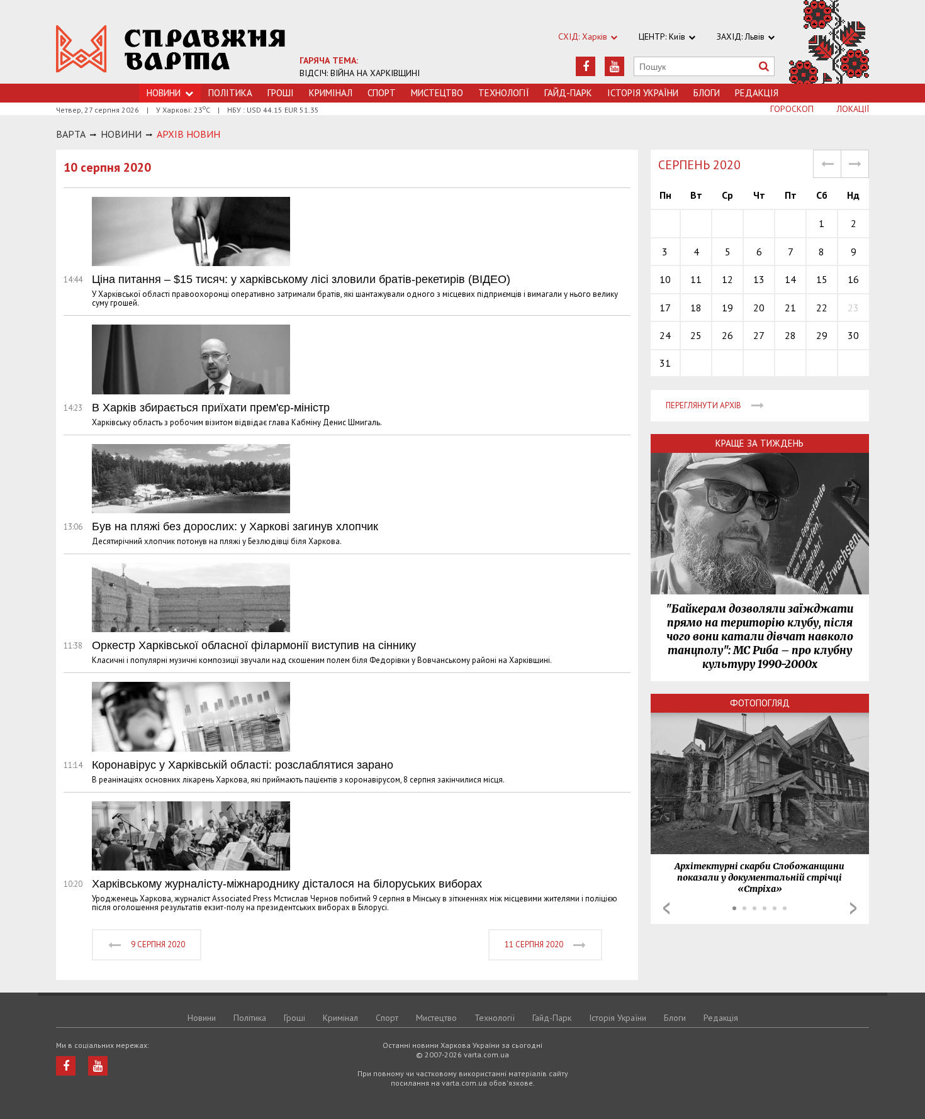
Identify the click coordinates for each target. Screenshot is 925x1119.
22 (821, 307)
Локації (853, 108)
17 (665, 307)
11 (696, 279)
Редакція (756, 93)
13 (759, 279)
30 (853, 335)
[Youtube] (614, 66)
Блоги (706, 93)
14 (790, 279)
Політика (230, 93)
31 (665, 363)
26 (727, 335)
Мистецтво (437, 93)
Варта (71, 134)
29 (821, 335)
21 (790, 307)
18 (696, 307)
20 (759, 307)
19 (727, 307)
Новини (202, 1017)
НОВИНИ (121, 134)
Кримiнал (330, 93)
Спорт (381, 93)
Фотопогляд (760, 703)
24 (665, 335)
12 (727, 279)
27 (759, 335)
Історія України (642, 93)
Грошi (280, 93)
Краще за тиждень (759, 443)
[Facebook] (585, 66)
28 (790, 335)
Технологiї (503, 93)
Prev (666, 908)
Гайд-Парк (568, 93)
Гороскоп (792, 108)
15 (821, 279)
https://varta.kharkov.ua (171, 48)
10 (665, 279)
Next (853, 908)
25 (696, 335)
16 (853, 279)
